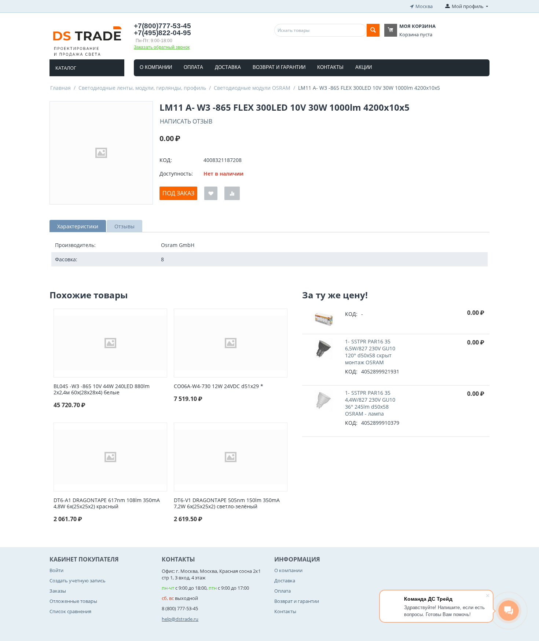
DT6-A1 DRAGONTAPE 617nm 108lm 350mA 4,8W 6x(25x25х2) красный (107, 503)
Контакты (330, 67)
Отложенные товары (73, 601)
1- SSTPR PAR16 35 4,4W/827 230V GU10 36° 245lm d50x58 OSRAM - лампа (370, 403)
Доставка (228, 67)
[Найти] (373, 30)
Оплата (193, 67)
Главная (60, 87)
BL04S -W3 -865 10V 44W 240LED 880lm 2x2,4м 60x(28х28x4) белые (102, 389)
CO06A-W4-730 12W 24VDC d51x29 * (218, 386)
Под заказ (178, 193)
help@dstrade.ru (180, 619)
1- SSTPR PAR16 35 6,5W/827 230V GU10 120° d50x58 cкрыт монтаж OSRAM (370, 352)
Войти (56, 570)
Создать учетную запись (78, 580)
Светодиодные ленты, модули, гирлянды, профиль (142, 87)
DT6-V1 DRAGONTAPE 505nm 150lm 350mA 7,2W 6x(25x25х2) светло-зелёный (227, 503)
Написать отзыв (186, 121)
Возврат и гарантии (279, 67)
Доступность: (176, 173)
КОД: (166, 159)
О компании (156, 67)
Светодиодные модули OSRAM (252, 87)
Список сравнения (70, 611)
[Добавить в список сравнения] (232, 193)
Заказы (58, 590)
